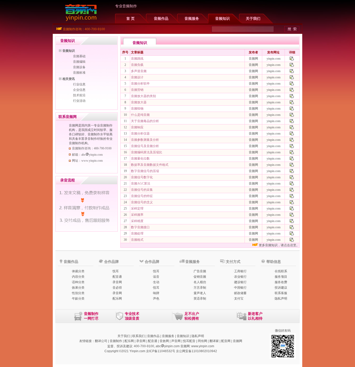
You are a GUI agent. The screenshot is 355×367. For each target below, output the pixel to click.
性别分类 (78, 293)
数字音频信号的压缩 (145, 171)
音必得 (117, 287)
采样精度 (137, 221)
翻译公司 (101, 341)
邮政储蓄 (240, 293)
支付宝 (239, 298)
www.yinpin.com (202, 346)
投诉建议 (281, 287)
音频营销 (137, 90)
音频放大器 (139, 102)
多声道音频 (139, 71)
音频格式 (137, 240)
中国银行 (240, 287)
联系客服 (281, 293)
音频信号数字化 (142, 177)
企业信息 (79, 90)
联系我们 (138, 336)
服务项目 (281, 277)
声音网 (176, 341)
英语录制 (200, 298)
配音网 (226, 341)
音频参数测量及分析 (145, 140)
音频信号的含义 (142, 202)
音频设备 (79, 67)
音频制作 (116, 341)
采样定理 (137, 208)
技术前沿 (79, 95)
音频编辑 (79, 62)
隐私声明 (281, 298)
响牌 (156, 293)
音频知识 (222, 19)
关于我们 (253, 19)
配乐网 (117, 298)
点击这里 (290, 245)
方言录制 (200, 287)
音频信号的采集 (142, 190)
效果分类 (78, 287)
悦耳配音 (189, 341)
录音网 (117, 282)
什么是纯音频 (140, 115)
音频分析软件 (140, 83)
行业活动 (79, 101)
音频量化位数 (140, 158)
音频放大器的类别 (143, 96)
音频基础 (79, 56)
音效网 (164, 341)
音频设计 (137, 77)
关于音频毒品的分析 (145, 121)
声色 (156, 298)
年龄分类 (78, 298)
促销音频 (200, 277)
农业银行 (240, 277)
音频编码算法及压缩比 (146, 152)
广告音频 (200, 271)
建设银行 (240, 282)
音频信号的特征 (142, 196)
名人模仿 (200, 282)
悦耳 (116, 271)
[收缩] (60, 50)
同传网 (202, 341)
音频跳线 (137, 58)
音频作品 (161, 19)
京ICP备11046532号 (160, 351)
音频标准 (79, 72)
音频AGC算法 (140, 183)
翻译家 (214, 341)
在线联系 (281, 271)
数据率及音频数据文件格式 (149, 165)
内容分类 (78, 277)
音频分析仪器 (140, 133)
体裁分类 (78, 271)
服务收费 (281, 282)
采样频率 (137, 215)
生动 (156, 282)
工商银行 (240, 271)
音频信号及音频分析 (145, 146)
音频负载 (137, 65)
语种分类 (78, 282)
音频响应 (137, 127)
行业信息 (79, 84)
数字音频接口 (140, 227)
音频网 (237, 341)
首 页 (130, 19)
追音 (156, 277)
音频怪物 (137, 108)
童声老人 (200, 293)
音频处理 (137, 233)
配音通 (117, 277)
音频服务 (192, 19)
